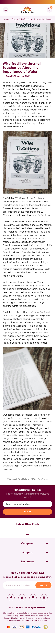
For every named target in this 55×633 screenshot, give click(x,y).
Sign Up (27, 512)
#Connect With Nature (18, 478)
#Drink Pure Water (39, 478)
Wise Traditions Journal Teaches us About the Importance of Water (22, 67)
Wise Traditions (36, 198)
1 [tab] (27, 534)
